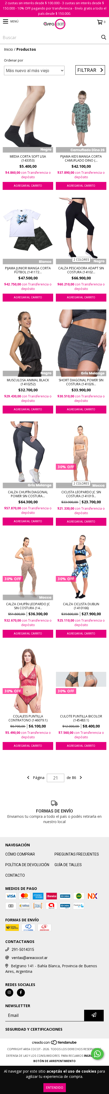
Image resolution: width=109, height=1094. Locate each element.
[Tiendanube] (54, 1044)
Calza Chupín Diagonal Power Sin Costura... (28, 494)
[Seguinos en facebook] (21, 993)
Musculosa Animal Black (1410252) (28, 382)
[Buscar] (103, 37)
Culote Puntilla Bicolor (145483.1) (81, 718)
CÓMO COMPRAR (20, 854)
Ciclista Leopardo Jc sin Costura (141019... (81, 494)
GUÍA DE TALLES (68, 865)
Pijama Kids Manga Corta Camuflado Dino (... (81, 158)
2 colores (81, 259)
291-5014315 (23, 949)
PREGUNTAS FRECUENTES (76, 854)
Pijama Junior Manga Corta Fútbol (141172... (28, 270)
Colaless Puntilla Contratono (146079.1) (27, 718)
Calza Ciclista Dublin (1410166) (81, 606)
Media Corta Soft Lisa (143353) (28, 158)
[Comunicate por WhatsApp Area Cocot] (97, 1054)
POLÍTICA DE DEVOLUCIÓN (27, 865)
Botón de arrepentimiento (54, 1061)
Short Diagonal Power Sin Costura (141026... (81, 382)
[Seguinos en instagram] (9, 993)
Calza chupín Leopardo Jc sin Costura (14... (28, 606)
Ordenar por (13, 60)
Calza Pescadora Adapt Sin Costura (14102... (81, 270)
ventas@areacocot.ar (30, 958)
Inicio (8, 49)
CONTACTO (15, 875)
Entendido (54, 1088)
